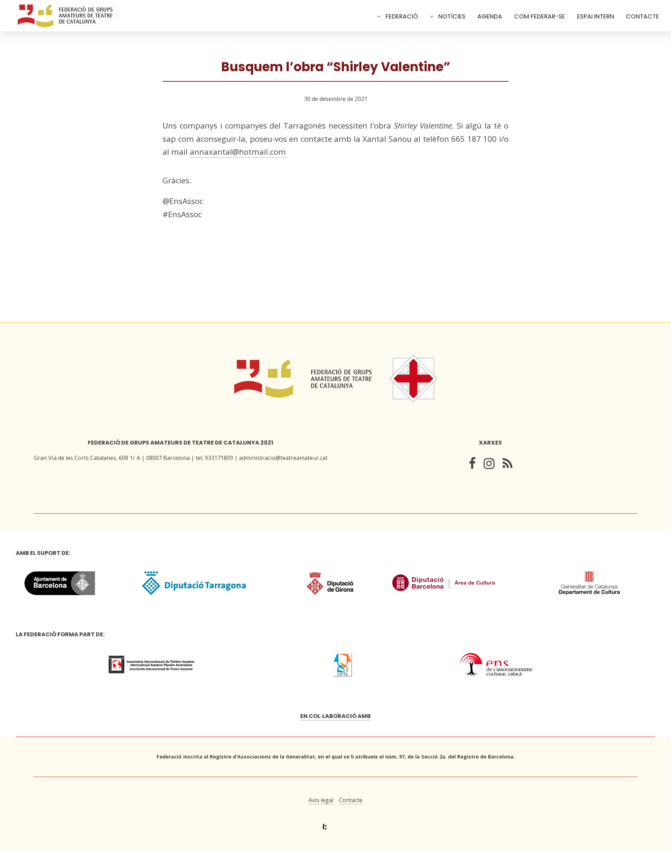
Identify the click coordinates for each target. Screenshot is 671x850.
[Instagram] (489, 465)
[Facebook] (472, 465)
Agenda (489, 16)
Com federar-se (539, 16)
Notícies (452, 16)
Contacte (642, 16)
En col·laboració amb (335, 716)
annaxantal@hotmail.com (238, 151)
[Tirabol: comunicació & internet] (336, 827)
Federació (401, 16)
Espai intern (595, 16)
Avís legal (321, 800)
